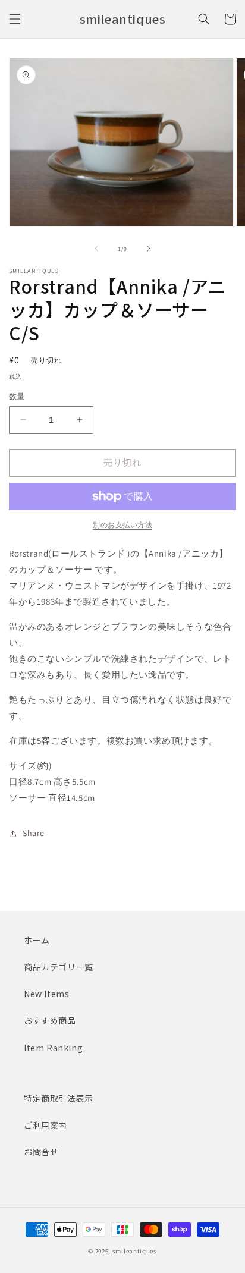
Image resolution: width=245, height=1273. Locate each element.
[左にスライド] (96, 248)
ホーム (37, 940)
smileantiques (134, 1251)
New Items (46, 993)
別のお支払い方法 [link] (122, 524)
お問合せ (41, 1152)
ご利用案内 (45, 1125)
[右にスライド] (149, 248)
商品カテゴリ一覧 (58, 967)
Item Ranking (53, 1048)
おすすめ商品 (50, 1020)
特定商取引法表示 (58, 1098)
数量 (17, 396)
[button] (15, 19)
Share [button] (34, 833)
